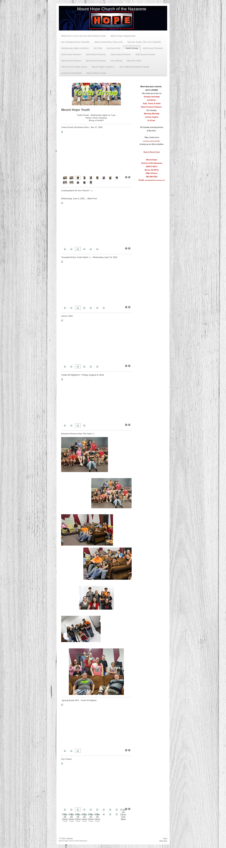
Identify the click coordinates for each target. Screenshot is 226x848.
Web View (163, 841)
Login (165, 838)
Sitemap (69, 838)
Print (63, 838)
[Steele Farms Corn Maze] (123, 814)
